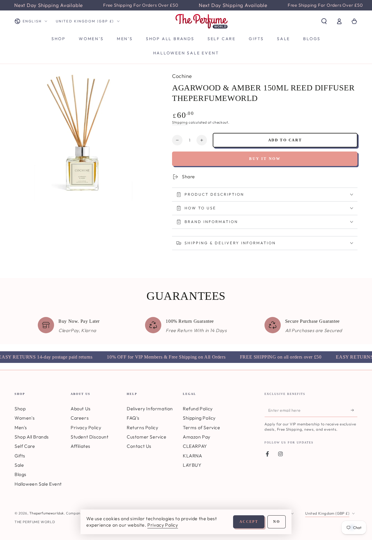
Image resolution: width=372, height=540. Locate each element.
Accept (248, 522)
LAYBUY (192, 465)
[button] (324, 21)
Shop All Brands (32, 437)
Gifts (20, 456)
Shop (20, 408)
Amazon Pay (196, 437)
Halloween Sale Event (38, 484)
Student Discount (90, 437)
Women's (25, 418)
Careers (80, 418)
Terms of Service (201, 427)
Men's (21, 427)
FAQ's (133, 418)
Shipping (180, 122)
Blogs (20, 474)
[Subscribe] (354, 410)
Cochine (182, 76)
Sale (19, 465)
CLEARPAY (195, 446)
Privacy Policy (86, 427)
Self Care (25, 446)
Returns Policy (142, 427)
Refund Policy (198, 408)
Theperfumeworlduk (46, 513)
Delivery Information (150, 408)
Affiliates (80, 446)
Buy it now (265, 158)
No (276, 522)
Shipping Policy (199, 418)
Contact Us (139, 446)
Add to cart (285, 140)
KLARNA (192, 456)
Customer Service (147, 437)
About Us (81, 408)
